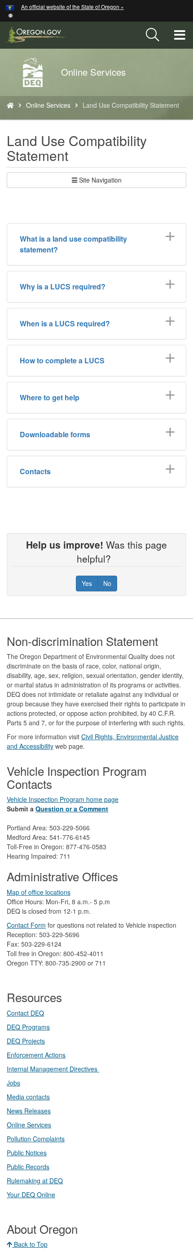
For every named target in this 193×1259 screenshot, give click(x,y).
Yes (87, 583)
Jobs (13, 1082)
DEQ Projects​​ (26, 1040)
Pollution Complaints (36, 1138)
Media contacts (28, 1096)
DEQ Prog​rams (28, 1026)
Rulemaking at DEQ (35, 1180)
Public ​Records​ (28, 1166)
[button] (10, 14)
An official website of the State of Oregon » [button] (72, 6)
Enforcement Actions (36, 1054)
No (107, 583)
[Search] (152, 35)
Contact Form (26, 924)
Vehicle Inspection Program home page (62, 799)
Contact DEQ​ (25, 1012)
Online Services (48, 105)
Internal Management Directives (53, 1068)
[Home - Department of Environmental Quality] (10, 105)
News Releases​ (29, 1110)
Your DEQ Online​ (31, 1194)
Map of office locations (38, 892)
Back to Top (30, 1244)
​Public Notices (27, 1152)
